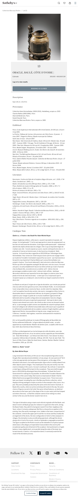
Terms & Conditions (56, 470)
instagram (47, 453)
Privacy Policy (35, 470)
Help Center (15, 466)
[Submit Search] (59, 3)
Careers (33, 477)
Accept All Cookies (45, 493)
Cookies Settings (31, 493)
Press (32, 466)
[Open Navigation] (75, 3)
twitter (30, 453)
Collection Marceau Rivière (11, 11)
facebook (39, 453)
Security (52, 466)
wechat (66, 453)
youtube (57, 453)
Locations (15, 470)
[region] (39, 489)
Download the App (18, 473)
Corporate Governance (39, 473)
